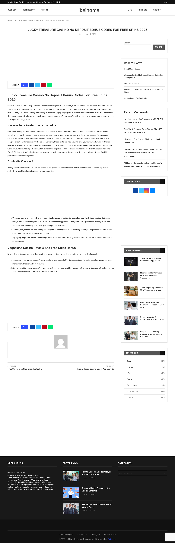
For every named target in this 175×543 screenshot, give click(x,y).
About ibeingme (66, 534)
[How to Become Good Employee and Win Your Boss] (71, 476)
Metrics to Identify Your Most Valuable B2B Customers (151, 275)
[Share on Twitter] (37, 85)
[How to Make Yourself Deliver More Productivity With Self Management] (131, 305)
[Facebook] (139, 2)
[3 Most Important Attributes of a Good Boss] (131, 320)
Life (130, 10)
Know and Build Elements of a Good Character (96, 489)
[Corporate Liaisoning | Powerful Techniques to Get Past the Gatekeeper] (131, 335)
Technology (29, 10)
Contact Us (82, 534)
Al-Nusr (127, 163)
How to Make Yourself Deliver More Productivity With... (152, 304)
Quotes (157, 10)
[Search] (166, 10)
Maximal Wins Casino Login (135, 98)
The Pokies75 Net (131, 83)
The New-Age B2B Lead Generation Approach (150, 259)
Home (58, 2)
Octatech (112, 539)
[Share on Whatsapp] (49, 85)
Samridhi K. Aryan (131, 129)
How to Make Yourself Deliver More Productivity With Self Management (143, 152)
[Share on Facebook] (31, 85)
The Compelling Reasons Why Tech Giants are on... (151, 289)
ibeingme (96, 534)
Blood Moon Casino (132, 69)
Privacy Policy (110, 534)
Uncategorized (146, 391)
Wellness (142, 10)
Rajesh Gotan (129, 119)
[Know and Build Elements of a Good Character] (71, 492)
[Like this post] (26, 85)
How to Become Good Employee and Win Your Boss (96, 473)
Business (12, 10)
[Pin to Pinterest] (43, 85)
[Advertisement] (61, 58)
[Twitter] (142, 2)
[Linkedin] (152, 2)
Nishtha (127, 139)
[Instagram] (146, 2)
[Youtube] (155, 2)
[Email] (158, 2)
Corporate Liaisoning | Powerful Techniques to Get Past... (151, 334)
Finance (44, 10)
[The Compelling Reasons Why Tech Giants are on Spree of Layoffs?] (131, 291)
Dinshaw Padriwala (132, 149)
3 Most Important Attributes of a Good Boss (152, 318)
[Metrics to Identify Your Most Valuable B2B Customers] (131, 276)
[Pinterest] (149, 2)
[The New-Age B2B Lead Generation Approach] (131, 261)
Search (127, 43)
